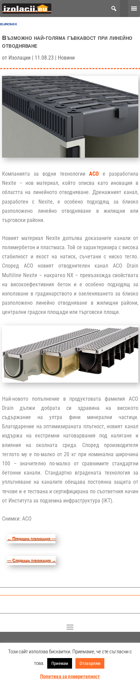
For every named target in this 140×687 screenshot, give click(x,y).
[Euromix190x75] (9, 25)
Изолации (19, 57)
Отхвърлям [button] (90, 663)
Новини (66, 57)
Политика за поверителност (70, 676)
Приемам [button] (59, 663)
